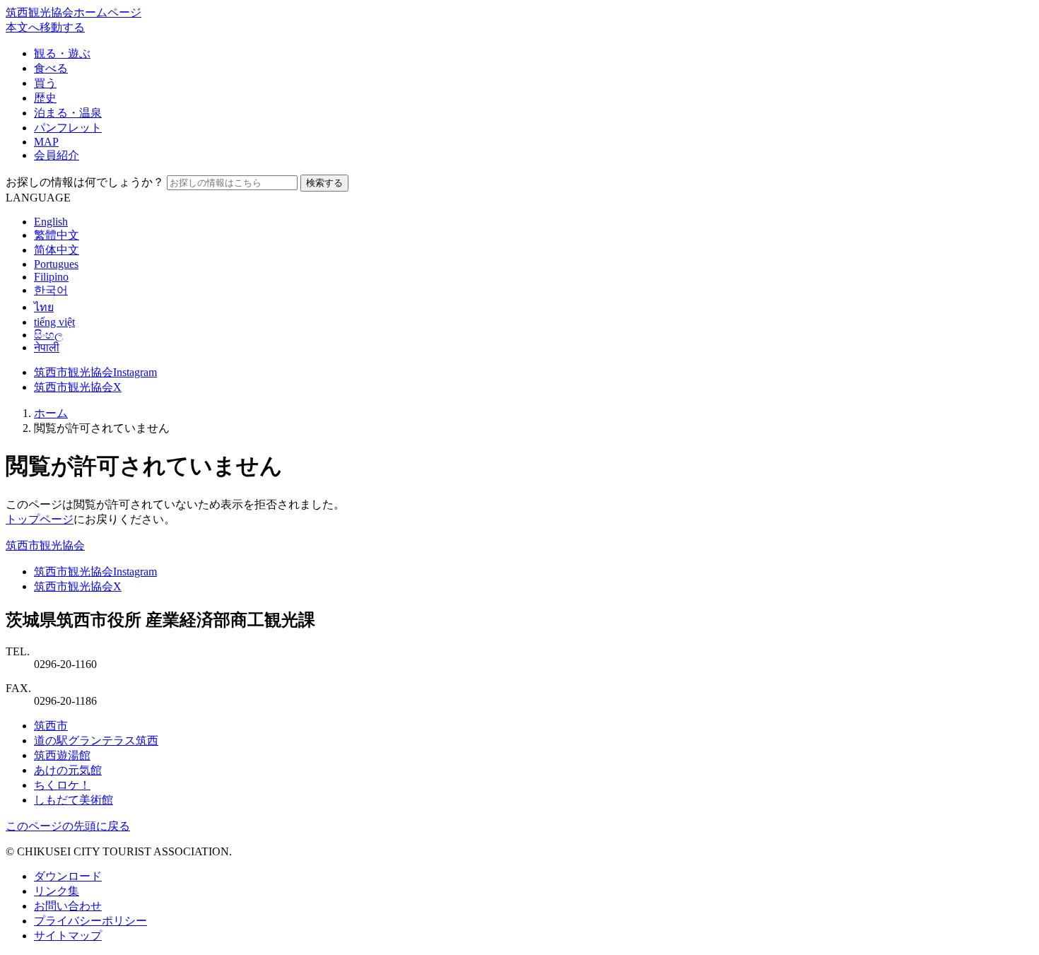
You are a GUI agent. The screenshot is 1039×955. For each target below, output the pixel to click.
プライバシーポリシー (90, 921)
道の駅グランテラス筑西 (96, 740)
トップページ (40, 519)
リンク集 (56, 891)
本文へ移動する (45, 27)
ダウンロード (68, 876)
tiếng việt (54, 322)
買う (45, 83)
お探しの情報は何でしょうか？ (85, 182)
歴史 (45, 98)
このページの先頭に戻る (68, 826)
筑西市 (51, 726)
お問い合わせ (68, 906)
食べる (51, 68)
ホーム (51, 413)
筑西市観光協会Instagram (95, 372)
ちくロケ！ (62, 785)
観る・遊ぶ (62, 53)
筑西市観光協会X (78, 387)
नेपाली (46, 347)
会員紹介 (56, 155)
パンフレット (68, 128)
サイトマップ (68, 936)
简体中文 (56, 250)
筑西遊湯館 (62, 755)
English (51, 222)
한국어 (51, 290)
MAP (46, 142)
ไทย (44, 307)
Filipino (51, 277)
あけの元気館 (68, 770)
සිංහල (48, 335)
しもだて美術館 (73, 800)
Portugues (56, 264)
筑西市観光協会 (45, 545)
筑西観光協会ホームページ (73, 12)
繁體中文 (56, 235)
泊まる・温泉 (68, 113)
